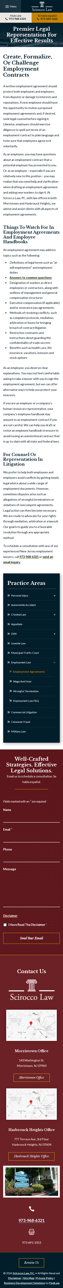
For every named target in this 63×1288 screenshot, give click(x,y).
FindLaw (54, 1282)
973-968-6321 (17, 18)
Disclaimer (10, 916)
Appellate (16, 624)
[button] (10, 6)
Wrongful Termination (26, 691)
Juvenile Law (18, 643)
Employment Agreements (29, 671)
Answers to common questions (31, 277)
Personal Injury (19, 595)
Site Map (28, 1278)
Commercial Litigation (24, 712)
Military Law (18, 731)
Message (9, 869)
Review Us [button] (31, 1263)
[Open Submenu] (55, 595)
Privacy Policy (45, 1278)
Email (7, 829)
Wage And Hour (22, 681)
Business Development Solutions (24, 1282)
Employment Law (21, 662)
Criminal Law (18, 614)
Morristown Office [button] (31, 1077)
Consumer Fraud (20, 721)
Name (7, 810)
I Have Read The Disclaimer (27, 924)
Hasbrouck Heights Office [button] (31, 1156)
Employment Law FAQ (26, 700)
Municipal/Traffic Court (25, 652)
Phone (7, 849)
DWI (14, 633)
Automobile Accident (23, 604)
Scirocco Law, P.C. (24, 1273)
